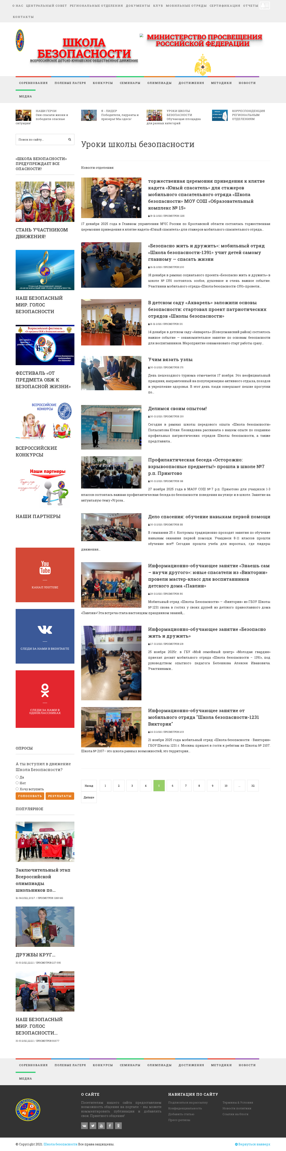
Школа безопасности (61, 1144)
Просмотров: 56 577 (47, 1041)
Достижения (191, 83)
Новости (247, 83)
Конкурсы (103, 83)
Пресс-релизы (179, 1120)
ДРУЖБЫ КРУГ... (35, 955)
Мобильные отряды (186, 6)
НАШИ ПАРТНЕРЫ (38, 516)
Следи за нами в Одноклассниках (45, 711)
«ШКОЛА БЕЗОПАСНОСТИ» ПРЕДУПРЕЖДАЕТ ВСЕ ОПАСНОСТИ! (41, 163)
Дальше (89, 797)
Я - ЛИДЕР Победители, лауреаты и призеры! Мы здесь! (120, 115)
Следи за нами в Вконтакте (45, 649)
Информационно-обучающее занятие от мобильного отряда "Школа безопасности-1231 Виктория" (203, 717)
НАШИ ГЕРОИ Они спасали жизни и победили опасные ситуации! (42, 117)
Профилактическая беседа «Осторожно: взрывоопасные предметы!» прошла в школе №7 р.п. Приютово (206, 466)
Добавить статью (181, 1114)
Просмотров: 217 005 (48, 962)
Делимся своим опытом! (177, 408)
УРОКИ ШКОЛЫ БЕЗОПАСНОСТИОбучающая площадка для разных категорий (174, 117)
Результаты (60, 796)
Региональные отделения (96, 6)
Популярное (29, 808)
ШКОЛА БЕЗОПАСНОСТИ (84, 48)
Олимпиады (159, 83)
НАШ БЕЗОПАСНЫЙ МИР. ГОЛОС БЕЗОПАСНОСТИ (39, 304)
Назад (89, 785)
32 (252, 785)
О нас (17, 6)
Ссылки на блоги (235, 1114)
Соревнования (33, 83)
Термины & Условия (238, 1102)
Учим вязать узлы (170, 359)
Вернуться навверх (254, 1144)
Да (22, 777)
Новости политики (237, 1108)
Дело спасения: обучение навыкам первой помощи (209, 516)
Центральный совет (46, 6)
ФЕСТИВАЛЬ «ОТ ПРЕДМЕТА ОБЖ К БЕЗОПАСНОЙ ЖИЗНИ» (43, 379)
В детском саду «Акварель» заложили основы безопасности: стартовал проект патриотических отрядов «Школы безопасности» (207, 309)
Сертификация (225, 6)
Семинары (130, 83)
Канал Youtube (45, 587)
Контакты (23, 17)
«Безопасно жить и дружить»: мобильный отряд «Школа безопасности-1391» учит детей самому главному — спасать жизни (206, 252)
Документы (138, 6)
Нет (23, 783)
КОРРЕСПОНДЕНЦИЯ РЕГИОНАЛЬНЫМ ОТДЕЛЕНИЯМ (248, 115)
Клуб (158, 6)
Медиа (25, 96)
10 (226, 785)
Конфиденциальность (185, 1108)
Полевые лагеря (70, 83)
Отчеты (251, 6)
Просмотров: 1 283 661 (50, 898)
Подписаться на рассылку (188, 1102)
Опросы (24, 748)
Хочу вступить (32, 789)
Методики (221, 83)
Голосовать (30, 796)
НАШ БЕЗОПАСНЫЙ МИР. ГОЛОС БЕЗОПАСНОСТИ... (39, 1026)
